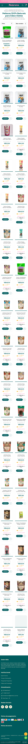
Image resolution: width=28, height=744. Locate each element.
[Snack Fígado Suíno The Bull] (24, 86)
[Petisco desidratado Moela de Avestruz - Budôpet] (24, 290)
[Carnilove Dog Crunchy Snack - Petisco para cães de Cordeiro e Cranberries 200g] (24, 222)
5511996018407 (6, 690)
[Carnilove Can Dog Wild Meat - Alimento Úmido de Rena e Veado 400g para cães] (10, 539)
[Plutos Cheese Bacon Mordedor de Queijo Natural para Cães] (24, 187)
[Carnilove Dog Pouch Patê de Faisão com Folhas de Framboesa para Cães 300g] (10, 645)
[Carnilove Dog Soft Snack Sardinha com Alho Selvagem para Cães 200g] (10, 329)
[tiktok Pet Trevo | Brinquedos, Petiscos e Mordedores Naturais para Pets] (10, 706)
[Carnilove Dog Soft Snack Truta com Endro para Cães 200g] (24, 329)
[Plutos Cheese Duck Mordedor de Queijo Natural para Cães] (24, 154)
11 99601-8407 (6, 693)
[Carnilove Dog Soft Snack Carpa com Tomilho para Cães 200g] (10, 364)
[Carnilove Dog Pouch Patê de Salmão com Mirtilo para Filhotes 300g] (10, 471)
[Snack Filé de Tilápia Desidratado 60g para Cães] (24, 432)
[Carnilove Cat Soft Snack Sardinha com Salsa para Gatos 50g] (10, 503)
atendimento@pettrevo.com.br (10, 695)
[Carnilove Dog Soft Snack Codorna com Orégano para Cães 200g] (10, 293)
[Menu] (2, 5)
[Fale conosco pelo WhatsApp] (25, 737)
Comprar (5, 186)
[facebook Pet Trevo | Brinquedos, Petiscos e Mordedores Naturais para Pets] (6, 706)
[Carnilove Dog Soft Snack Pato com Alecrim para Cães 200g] (10, 435)
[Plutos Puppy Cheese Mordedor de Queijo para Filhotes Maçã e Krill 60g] (24, 258)
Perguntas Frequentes (6, 680)
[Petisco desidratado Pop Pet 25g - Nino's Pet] (10, 571)
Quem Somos (4, 675)
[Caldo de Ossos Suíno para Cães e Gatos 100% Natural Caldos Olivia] (10, 151)
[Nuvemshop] (5, 738)
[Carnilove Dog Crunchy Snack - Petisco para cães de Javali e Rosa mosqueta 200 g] (10, 400)
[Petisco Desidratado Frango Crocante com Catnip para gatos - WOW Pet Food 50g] (24, 536)
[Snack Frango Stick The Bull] (10, 86)
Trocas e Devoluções (6, 678)
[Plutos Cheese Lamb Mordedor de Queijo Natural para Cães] (10, 187)
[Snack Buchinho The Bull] (24, 118)
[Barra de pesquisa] (22, 5)
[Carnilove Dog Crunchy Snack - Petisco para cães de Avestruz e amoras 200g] (24, 364)
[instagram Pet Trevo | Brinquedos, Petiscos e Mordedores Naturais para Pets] (2, 706)
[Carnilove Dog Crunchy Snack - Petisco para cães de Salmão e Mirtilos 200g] (10, 258)
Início (6, 9)
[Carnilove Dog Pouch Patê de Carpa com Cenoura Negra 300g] (24, 471)
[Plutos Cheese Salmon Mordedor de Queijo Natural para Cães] (10, 219)
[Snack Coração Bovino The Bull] (24, 53)
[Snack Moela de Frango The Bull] (10, 118)
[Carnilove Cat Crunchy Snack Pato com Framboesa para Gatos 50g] (24, 503)
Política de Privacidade (6, 683)
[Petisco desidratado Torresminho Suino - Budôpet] (10, 53)
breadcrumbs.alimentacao (15, 9)
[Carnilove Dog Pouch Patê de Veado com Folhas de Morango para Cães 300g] (24, 610)
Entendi (25, 742)
